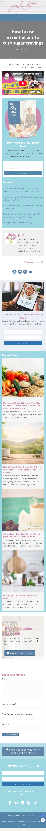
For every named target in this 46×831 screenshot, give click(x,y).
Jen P (28, 49)
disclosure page (36, 821)
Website (5, 724)
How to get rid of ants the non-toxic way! (17, 223)
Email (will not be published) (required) (18, 714)
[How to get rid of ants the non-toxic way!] (23, 580)
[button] (23, 173)
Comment (6, 679)
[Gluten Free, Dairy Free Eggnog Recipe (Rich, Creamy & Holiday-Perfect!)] (23, 519)
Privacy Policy (25, 794)
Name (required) (9, 704)
